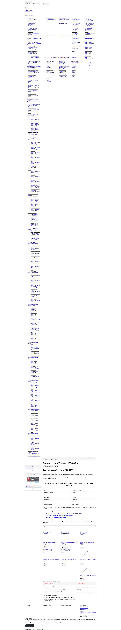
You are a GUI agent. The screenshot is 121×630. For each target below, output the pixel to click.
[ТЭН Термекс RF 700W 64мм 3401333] (88, 570)
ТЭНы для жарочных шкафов (34, 104)
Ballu (73, 71)
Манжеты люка (50, 63)
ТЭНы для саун (30, 37)
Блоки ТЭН (29, 34)
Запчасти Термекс (88, 42)
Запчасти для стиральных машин (34, 66)
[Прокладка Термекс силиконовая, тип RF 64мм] (51, 554)
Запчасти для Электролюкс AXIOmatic (33, 308)
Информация (27, 605)
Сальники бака (50, 68)
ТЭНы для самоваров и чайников (34, 38)
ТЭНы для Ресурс (34, 235)
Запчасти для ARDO (35, 197)
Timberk (73, 75)
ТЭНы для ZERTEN (35, 234)
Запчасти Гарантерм (89, 46)
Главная (45, 457)
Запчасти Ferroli (88, 52)
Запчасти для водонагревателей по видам (76, 38)
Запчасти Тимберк (88, 47)
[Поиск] (26, 9)
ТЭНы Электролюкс (76, 23)
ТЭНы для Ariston (34, 214)
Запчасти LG (61, 72)
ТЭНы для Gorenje (34, 223)
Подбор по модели (75, 61)
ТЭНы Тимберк (75, 27)
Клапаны (48, 62)
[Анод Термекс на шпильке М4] (51, 537)
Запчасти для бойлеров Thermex (63, 457)
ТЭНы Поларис (75, 28)
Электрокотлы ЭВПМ (31, 97)
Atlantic (73, 72)
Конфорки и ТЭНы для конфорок (34, 43)
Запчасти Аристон (88, 40)
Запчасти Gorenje (88, 44)
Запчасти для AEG (34, 196)
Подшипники (49, 65)
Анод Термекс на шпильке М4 (49, 542)
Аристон (73, 63)
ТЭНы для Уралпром (35, 238)
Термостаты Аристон (35, 56)
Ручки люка (49, 67)
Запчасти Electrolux (63, 68)
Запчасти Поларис (88, 48)
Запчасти (73, 35)
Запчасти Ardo (62, 62)
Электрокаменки (66, 77)
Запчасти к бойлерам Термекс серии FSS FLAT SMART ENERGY (64, 513)
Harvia (64, 78)
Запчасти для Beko (34, 200)
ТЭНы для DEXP (34, 218)
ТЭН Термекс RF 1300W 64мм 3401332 (88, 559)
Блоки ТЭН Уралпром (89, 23)
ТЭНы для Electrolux (35, 219)
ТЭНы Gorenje (75, 24)
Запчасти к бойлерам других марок (56, 517)
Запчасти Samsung (63, 73)
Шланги (48, 73)
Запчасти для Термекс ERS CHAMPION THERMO (35, 289)
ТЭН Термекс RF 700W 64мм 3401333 (88, 575)
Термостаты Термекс (35, 57)
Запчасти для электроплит (32, 99)
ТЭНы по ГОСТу (31, 242)
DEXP (73, 76)
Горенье (73, 67)
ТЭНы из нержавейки (51, 21)
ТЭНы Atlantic (75, 30)
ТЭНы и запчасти (30, 115)
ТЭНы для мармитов (32, 105)
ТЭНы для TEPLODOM (35, 232)
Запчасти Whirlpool (63, 75)
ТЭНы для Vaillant (34, 233)
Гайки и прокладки (76, 44)
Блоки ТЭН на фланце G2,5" (34, 456)
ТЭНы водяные (30, 18)
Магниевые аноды (32, 46)
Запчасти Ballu (88, 49)
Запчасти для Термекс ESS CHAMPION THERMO (35, 295)
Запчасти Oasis (88, 56)
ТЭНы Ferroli (74, 32)
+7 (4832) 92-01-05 (28, 10)
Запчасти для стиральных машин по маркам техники (64, 58)
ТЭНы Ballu (74, 29)
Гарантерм (74, 68)
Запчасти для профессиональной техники (89, 58)
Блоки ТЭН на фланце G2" (33, 454)
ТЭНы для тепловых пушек (32, 42)
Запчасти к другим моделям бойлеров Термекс (59, 515)
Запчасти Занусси (88, 53)
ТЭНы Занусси (75, 33)
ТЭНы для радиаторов (31, 35)
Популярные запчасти (66, 605)
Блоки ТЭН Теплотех (89, 25)
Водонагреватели (75, 62)
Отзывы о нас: (28, 486)
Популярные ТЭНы (47, 605)
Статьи (89, 62)
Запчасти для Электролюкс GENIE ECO (35, 331)
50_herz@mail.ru (83, 609)
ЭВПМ (48, 80)
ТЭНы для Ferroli (34, 220)
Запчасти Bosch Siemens (64, 66)
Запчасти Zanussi (62, 76)
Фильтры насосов (50, 72)
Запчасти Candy (62, 67)
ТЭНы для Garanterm (35, 221)
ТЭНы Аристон (75, 20)
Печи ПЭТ (29, 100)
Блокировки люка (50, 61)
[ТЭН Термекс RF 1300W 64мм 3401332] (88, 554)
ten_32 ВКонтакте (91, 65)
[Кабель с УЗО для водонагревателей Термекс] (69, 537)
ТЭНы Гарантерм (75, 25)
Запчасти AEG (62, 61)
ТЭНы (47, 16)
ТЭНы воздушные (30, 24)
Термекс (73, 65)
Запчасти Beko (62, 65)
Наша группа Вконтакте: (30, 474)
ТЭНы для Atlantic (34, 215)
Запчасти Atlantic (88, 51)
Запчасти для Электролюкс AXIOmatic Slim (34, 312)
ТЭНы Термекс (75, 21)
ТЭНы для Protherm (35, 230)
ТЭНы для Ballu (34, 216)
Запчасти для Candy (35, 204)
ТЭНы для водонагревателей (33, 33)
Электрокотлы (49, 77)
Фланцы (73, 51)
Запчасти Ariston (62, 63)
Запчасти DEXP (88, 54)
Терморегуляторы (75, 46)
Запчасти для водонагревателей (34, 44)
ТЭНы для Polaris (34, 224)
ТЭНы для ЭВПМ (34, 240)
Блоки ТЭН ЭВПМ (88, 21)
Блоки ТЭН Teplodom (89, 24)
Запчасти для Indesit (35, 209)
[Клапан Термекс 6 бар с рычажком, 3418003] (88, 537)
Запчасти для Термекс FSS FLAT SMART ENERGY (82, 457)
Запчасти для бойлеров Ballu (34, 409)
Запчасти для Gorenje (35, 208)
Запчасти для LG (34, 210)
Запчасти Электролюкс (89, 43)
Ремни (48, 66)
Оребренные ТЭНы (63, 23)
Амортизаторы (49, 59)
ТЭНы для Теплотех (35, 237)
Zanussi (73, 73)
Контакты (90, 63)
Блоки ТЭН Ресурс (88, 27)
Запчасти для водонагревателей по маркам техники (89, 38)
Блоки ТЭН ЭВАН (88, 19)
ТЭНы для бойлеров (32, 213)
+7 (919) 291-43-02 (28, 11)
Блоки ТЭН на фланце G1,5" (34, 453)
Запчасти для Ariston (35, 199)
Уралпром (49, 81)
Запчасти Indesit (62, 71)
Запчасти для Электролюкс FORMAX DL (35, 324)
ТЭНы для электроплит (33, 114)
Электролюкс (74, 66)
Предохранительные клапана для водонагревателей (32, 48)
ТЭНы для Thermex (35, 225)
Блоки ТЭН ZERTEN (89, 20)
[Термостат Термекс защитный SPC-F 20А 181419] (69, 554)
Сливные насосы (50, 70)
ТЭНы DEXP (74, 34)
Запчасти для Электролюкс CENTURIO (33, 315)
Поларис (73, 70)
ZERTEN (48, 78)
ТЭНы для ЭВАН (34, 239)
